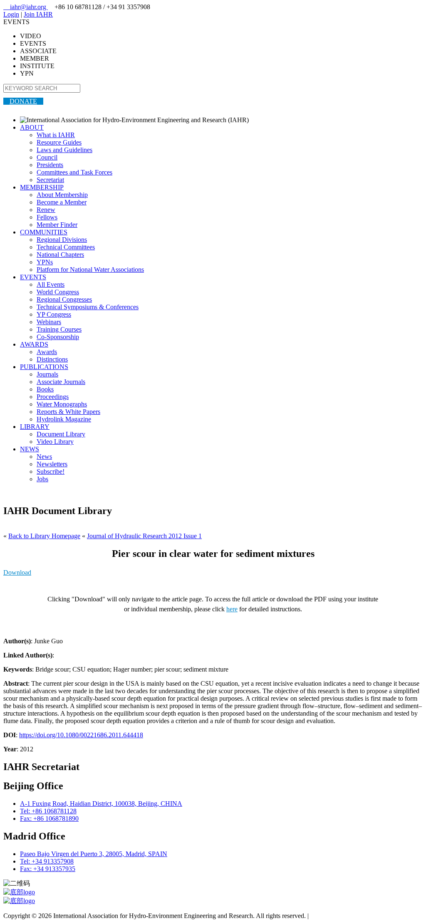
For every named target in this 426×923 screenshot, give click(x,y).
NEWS (29, 449)
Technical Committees (66, 247)
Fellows (47, 217)
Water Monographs (62, 404)
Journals (47, 374)
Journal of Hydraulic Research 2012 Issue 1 (144, 535)
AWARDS (34, 344)
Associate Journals (61, 381)
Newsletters (52, 464)
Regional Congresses (64, 299)
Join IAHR (38, 14)
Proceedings (53, 396)
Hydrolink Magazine (64, 419)
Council (47, 157)
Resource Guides (59, 142)
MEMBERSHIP (42, 187)
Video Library (55, 441)
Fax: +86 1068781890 (49, 818)
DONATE (23, 101)
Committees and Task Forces (74, 172)
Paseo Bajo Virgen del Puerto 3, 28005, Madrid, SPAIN (93, 853)
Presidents (50, 164)
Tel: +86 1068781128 (48, 811)
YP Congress (54, 314)
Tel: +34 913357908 (47, 861)
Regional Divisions (62, 239)
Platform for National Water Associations (90, 269)
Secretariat (50, 179)
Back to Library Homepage (44, 535)
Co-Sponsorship (58, 336)
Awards (47, 351)
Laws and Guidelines (64, 149)
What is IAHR (56, 134)
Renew (46, 209)
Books (45, 389)
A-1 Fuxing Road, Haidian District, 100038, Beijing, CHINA (101, 803)
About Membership (62, 194)
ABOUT (32, 127)
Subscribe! (50, 471)
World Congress (58, 291)
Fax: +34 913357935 (47, 868)
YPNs (45, 262)
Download (17, 572)
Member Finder (57, 224)
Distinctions (52, 359)
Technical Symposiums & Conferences (88, 306)
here (232, 609)
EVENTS (33, 277)
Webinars (49, 321)
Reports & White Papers (68, 411)
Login (11, 14)
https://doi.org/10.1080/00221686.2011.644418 (81, 734)
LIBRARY (35, 426)
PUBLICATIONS (44, 366)
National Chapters (60, 254)
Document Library (61, 434)
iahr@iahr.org (25, 6)
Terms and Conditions (339, 915)
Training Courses (59, 329)
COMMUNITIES (43, 232)
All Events (50, 284)
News (44, 456)
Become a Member (62, 202)
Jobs (42, 478)
